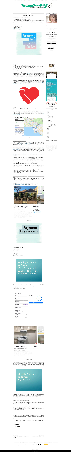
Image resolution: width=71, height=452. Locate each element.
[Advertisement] (51, 164)
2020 (47, 113)
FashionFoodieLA (36, 449)
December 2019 (50, 116)
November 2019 (50, 117)
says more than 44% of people (26, 143)
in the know (19, 420)
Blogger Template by (35, 451)
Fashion (18, 0)
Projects (32, 0)
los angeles (23, 420)
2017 (47, 129)
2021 (47, 112)
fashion (17, 420)
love (51, 148)
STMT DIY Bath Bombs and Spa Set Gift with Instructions (51, 76)
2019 (47, 115)
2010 (47, 138)
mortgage (33, 420)
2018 (47, 128)
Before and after (52, 141)
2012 (47, 136)
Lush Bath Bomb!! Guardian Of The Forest (52, 126)
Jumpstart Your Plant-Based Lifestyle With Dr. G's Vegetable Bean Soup (51, 99)
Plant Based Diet (26, 0)
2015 (47, 132)
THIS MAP (28, 73)
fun (49, 146)
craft (49, 142)
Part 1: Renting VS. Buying (51, 124)
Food (22, 0)
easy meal (54, 143)
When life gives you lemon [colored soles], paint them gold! (51, 68)
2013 (47, 134)
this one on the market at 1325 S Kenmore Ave (22, 184)
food (53, 145)
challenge (47, 142)
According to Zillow (25, 110)
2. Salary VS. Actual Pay (17, 28)
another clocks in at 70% (23, 144)
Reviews (36, 0)
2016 (47, 130)
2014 (47, 133)
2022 (47, 111)
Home (15, 0)
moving (42, 420)
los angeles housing (28, 420)
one (27, 83)
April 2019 (49, 121)
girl (55, 146)
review (47, 149)
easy (49, 143)
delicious (55, 142)
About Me (46, 0)
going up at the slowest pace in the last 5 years (36, 365)
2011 (47, 137)
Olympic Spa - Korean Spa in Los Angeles (51, 104)
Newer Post (21, 436)
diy (46, 143)
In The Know (41, 0)
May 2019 (49, 120)
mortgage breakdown (38, 420)
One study (19, 143)
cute (51, 142)
